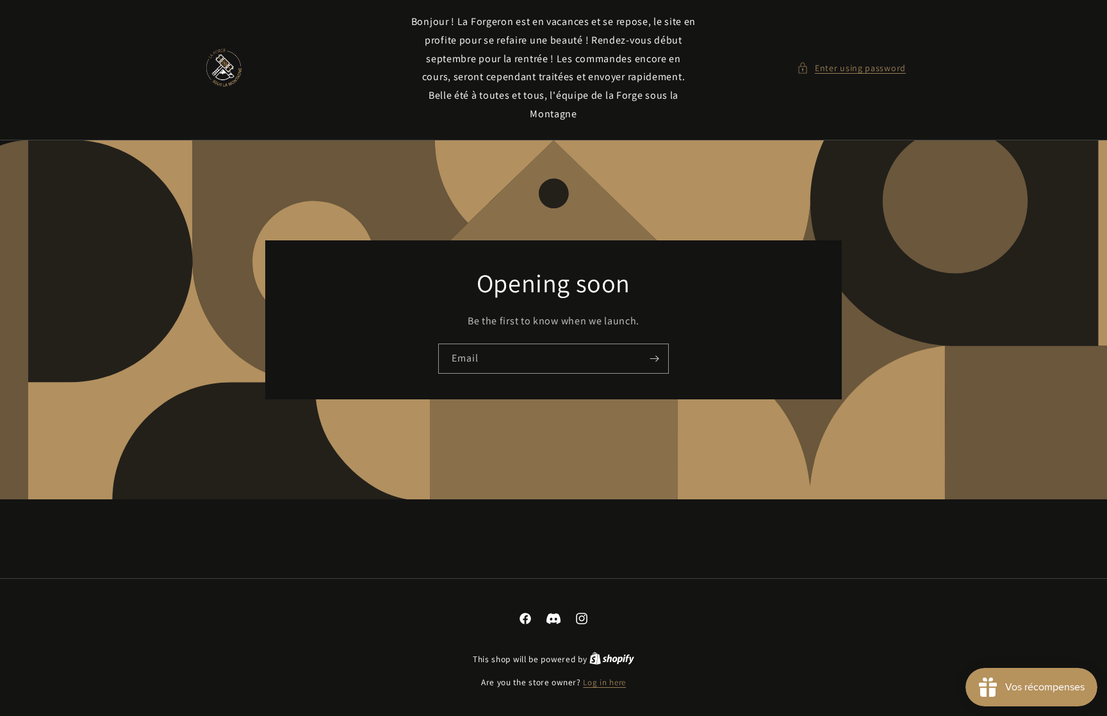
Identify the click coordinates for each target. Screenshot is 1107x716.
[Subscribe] (654, 359)
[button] (851, 68)
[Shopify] (611, 659)
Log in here (604, 682)
